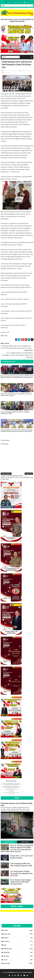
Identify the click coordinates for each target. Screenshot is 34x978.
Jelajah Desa (6, 934)
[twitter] (9, 2)
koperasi (5, 937)
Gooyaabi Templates (27, 972)
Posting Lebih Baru (6, 474)
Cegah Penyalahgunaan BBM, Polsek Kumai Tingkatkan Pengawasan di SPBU (15, 412)
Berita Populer (9, 842)
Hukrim (5, 930)
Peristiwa (6, 956)
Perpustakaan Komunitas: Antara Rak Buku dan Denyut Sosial (16, 804)
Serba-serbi (6, 72)
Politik (5, 959)
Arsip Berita (25, 842)
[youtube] (27, 2)
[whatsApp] (6, 1)
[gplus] (15, 2)
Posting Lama (29, 474)
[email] (24, 2)
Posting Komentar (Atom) (15, 475)
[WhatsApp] (6, 975)
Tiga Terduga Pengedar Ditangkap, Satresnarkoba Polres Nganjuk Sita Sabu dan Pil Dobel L (21, 873)
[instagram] (18, 2)
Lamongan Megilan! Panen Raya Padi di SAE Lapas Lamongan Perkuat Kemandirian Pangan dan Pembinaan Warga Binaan (17, 430)
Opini (4, 945)
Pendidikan (6, 952)
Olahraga (6, 941)
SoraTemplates (11, 972)
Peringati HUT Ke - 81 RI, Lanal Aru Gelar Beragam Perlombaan (21, 857)
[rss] (21, 2)
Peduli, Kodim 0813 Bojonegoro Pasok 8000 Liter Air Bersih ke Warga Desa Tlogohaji (16, 394)
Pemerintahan (7, 948)
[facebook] (12, 2)
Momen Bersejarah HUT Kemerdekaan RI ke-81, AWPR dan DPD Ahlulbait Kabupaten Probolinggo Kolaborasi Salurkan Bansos (17, 376)
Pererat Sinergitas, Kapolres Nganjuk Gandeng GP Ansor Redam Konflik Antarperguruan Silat (20, 882)
